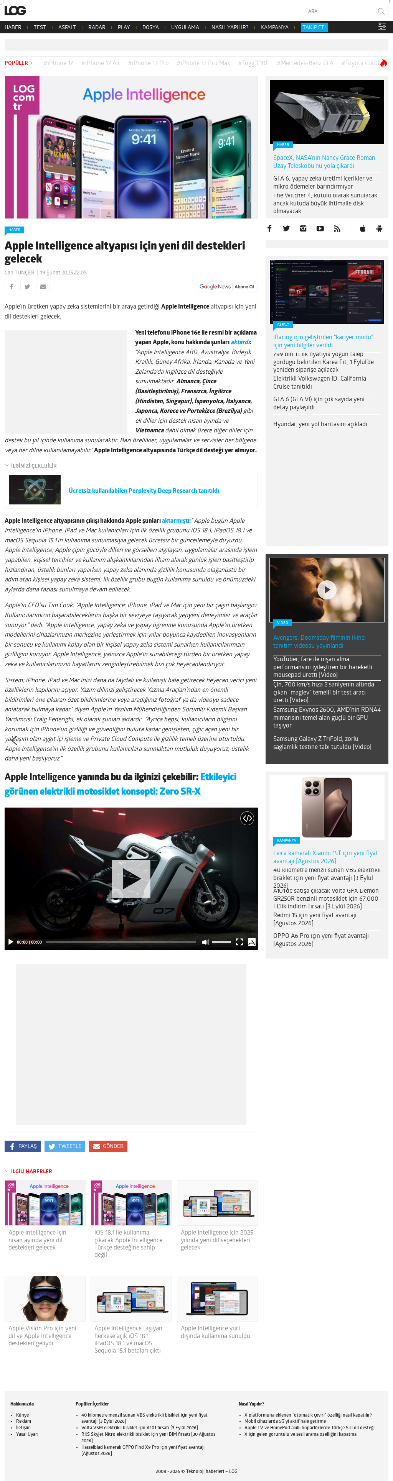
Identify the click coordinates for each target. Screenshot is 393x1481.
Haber (14, 230)
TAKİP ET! (314, 28)
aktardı (240, 343)
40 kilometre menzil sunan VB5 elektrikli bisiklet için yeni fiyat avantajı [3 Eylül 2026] (327, 878)
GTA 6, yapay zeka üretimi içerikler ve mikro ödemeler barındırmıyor (322, 183)
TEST (40, 28)
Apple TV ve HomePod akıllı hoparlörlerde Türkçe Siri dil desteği (309, 1428)
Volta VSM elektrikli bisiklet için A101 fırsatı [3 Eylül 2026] (139, 1428)
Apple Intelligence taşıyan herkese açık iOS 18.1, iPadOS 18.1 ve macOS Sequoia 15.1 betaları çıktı (128, 1340)
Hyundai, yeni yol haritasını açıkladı (320, 425)
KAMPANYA (275, 28)
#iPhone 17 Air (100, 64)
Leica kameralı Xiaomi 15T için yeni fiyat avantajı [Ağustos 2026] (325, 858)
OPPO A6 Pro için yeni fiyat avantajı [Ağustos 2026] (321, 940)
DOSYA (150, 28)
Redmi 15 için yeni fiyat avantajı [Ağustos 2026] (315, 920)
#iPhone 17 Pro (148, 64)
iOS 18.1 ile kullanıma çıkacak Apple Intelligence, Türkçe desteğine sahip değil (129, 1244)
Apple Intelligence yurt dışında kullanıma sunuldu (215, 1332)
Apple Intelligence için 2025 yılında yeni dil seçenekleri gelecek (217, 1240)
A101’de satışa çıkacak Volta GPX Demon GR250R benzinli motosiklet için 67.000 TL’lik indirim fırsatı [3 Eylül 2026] (326, 899)
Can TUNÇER (20, 273)
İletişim (23, 1428)
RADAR (97, 28)
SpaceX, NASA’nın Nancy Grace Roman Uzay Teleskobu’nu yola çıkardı (324, 162)
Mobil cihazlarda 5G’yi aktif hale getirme (285, 1421)
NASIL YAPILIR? (229, 28)
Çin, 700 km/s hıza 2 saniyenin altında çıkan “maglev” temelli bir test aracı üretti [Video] (323, 693)
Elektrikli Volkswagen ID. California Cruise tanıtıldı (319, 383)
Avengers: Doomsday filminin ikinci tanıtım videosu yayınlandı (319, 642)
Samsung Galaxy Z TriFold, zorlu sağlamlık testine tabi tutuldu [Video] (322, 743)
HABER (13, 28)
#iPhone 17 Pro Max (203, 64)
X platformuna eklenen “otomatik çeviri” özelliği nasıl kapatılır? (308, 1415)
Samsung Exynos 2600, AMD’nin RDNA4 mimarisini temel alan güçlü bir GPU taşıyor (327, 718)
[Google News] (227, 287)
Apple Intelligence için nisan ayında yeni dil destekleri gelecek (37, 1240)
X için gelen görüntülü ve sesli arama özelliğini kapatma (300, 1434)
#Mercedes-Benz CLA (305, 64)
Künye (22, 1415)
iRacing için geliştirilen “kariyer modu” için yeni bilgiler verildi (323, 342)
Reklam (23, 1421)
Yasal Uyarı (27, 1434)
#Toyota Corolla (362, 64)
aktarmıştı (175, 521)
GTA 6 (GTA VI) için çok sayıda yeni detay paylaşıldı (319, 404)
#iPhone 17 (58, 64)
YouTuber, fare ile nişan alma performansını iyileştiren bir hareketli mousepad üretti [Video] (322, 668)
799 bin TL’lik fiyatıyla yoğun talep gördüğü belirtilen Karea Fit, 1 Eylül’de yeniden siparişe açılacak (323, 362)
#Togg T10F (253, 64)
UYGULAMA (185, 28)
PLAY (124, 28)
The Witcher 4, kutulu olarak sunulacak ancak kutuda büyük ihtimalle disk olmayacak (325, 204)
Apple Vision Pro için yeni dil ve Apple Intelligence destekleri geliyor (42, 1336)
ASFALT (67, 28)
